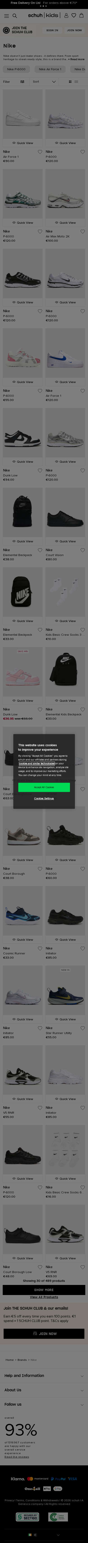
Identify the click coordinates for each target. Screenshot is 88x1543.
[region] (44, 771)
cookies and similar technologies (36, 763)
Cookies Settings (44, 798)
